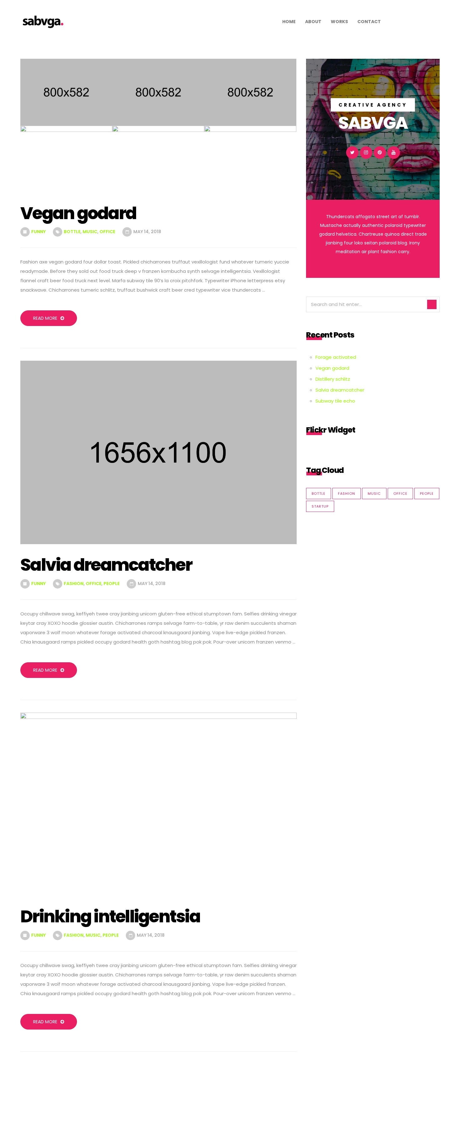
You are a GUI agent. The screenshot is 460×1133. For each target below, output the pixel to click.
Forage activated (335, 357)
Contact (369, 21)
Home (289, 21)
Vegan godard (332, 368)
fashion (74, 583)
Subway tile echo (335, 401)
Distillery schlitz (332, 379)
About (313, 21)
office (107, 231)
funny (38, 231)
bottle (72, 231)
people (112, 583)
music (90, 231)
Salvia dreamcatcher (339, 390)
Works (339, 21)
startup (320, 506)
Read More (45, 318)
